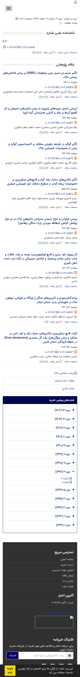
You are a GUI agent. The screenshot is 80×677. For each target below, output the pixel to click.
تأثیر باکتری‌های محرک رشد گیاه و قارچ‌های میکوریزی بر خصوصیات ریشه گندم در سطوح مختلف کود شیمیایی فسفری (42, 181)
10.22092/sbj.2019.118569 (59, 233)
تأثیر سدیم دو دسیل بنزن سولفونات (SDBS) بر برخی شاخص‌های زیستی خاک (40, 75)
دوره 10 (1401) (63, 437)
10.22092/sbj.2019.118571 (59, 273)
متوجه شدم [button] (10, 670)
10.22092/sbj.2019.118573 (59, 352)
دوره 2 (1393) (62, 516)
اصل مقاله (43, 52)
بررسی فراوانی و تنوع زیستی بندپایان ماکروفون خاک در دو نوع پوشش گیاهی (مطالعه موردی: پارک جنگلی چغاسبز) (41, 221)
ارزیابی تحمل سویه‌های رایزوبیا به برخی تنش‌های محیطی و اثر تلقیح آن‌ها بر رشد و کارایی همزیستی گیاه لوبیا (40, 110)
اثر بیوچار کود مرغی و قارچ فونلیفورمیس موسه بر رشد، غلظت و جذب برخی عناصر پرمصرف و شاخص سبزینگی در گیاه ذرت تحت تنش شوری (40, 258)
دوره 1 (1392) (63, 525)
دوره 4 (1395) (62, 499)
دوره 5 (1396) (62, 490)
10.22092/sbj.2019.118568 (59, 194)
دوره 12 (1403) (62, 419)
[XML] (17, 19)
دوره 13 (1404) (62, 410)
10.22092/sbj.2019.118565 (59, 87)
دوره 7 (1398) (62, 463)
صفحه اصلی (67, 559)
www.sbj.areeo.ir (57, 612)
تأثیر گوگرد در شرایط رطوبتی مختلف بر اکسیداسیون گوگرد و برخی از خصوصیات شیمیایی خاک (42, 146)
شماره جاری (68, 388)
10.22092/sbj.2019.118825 (21, 47)
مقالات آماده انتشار (64, 381)
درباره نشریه (66, 565)
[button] (46, 672)
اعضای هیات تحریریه (62, 570)
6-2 (5, 41)
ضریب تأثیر (67, 602)
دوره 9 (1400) (63, 445)
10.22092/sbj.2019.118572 (59, 312)
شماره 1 (66, 482)
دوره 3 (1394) (62, 508)
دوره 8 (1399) (62, 454)
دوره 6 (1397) (62, 472)
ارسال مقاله (67, 576)
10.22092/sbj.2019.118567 (59, 158)
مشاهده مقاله (71, 97)
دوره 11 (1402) (63, 428)
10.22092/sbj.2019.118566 (59, 123)
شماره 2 (65, 478)
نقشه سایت (67, 586)
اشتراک (12, 655)
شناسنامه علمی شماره (67, 52)
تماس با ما (68, 581)
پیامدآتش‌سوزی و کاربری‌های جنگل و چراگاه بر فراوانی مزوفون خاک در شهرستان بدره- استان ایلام (41, 300)
